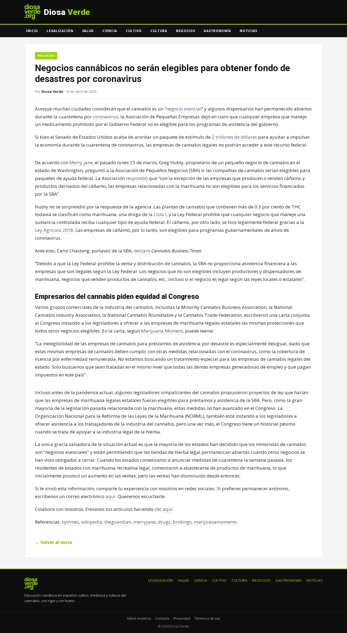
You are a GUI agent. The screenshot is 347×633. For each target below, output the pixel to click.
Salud (88, 31)
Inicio (32, 31)
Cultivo (134, 31)
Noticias (248, 31)
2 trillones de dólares (234, 137)
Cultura (158, 31)
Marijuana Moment (162, 331)
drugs (164, 522)
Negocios (185, 31)
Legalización (60, 31)
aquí (110, 496)
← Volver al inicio (53, 542)
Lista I (160, 214)
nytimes (70, 522)
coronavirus (105, 116)
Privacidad (182, 618)
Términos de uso (207, 618)
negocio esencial (183, 109)
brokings (182, 522)
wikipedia (91, 522)
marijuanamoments (215, 522)
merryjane (144, 522)
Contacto (162, 618)
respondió (137, 178)
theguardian (117, 522)
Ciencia (109, 31)
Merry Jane (81, 162)
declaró (142, 251)
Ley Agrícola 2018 (54, 230)
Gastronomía (217, 31)
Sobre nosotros (139, 618)
